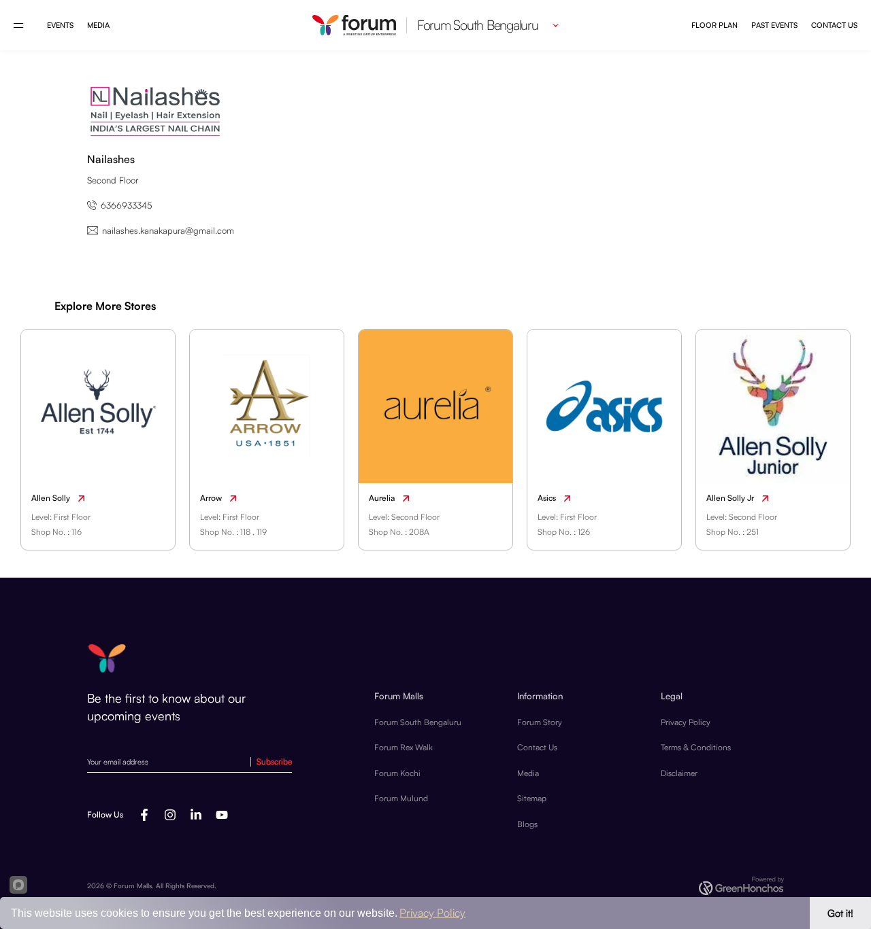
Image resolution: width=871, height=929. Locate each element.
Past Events (774, 25)
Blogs (527, 824)
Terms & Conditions (696, 747)
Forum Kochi (397, 773)
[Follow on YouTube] (222, 815)
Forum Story (539, 722)
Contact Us (834, 25)
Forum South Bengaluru (417, 722)
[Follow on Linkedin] (196, 815)
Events (60, 25)
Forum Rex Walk (403, 747)
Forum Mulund (401, 798)
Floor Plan (714, 25)
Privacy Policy (685, 722)
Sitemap (531, 798)
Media (98, 25)
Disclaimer (679, 773)
